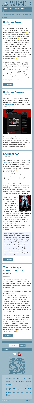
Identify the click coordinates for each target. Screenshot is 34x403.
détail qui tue (28, 381)
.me (9, 400)
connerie (14, 381)
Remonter (29, 400)
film (21, 385)
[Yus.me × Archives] (16, 3)
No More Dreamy (13, 92)
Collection (23, 8)
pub (14, 392)
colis (29, 378)
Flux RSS (6, 11)
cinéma (24, 378)
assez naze (21, 172)
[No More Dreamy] (17, 121)
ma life (27, 388)
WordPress (28, 392)
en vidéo (10, 384)
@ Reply (10, 293)
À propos (5, 8)
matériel (8, 392)
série (18, 392)
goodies (29, 385)
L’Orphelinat (11, 153)
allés (27, 160)
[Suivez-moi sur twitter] (15, 354)
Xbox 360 (9, 395)
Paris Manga (6, 162)
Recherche (6, 341)
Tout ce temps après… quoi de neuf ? (13, 270)
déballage (21, 381)
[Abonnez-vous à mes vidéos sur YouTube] (19, 354)
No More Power (12, 22)
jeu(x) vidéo (11, 389)
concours (8, 381)
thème (22, 392)
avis (18, 378)
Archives (17, 8)
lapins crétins (20, 389)
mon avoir (9, 36)
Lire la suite (7, 84)
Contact (11, 8)
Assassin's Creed (10, 378)
